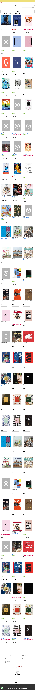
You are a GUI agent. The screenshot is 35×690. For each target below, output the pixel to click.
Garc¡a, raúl (13, 112)
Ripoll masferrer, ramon (15, 343)
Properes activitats (17, 681)
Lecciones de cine (14, 300)
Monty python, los (14, 174)
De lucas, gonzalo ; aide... (26, 364)
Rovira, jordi (13, 91)
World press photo (14, 196)
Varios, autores (14, 638)
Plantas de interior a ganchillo (16, 237)
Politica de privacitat (17, 678)
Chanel (13, 426)
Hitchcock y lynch (3, 300)
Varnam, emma (14, 238)
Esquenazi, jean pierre (3, 280)
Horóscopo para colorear (4, 384)
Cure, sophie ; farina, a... (4, 70)
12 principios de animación (15, 111)
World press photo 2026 (15, 195)
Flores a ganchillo (3, 258)
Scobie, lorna (2, 112)
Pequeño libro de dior (3, 321)
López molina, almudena (4, 301)
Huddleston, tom (14, 385)
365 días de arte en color (4, 111)
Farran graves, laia (14, 49)
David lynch (13, 384)
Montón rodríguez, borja (15, 533)
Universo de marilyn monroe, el (27, 132)
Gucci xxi (24, 279)
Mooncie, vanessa (14, 259)
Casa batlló (2, 237)
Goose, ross (13, 175)
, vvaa (24, 197)
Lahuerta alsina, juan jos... (4, 238)
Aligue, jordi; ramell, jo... (26, 217)
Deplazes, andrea (25, 176)
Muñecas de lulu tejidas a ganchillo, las (6, 195)
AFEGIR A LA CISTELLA (26, 32)
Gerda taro (24, 321)
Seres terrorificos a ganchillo (27, 237)
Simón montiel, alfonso (3, 49)
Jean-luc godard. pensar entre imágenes (28, 363)
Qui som (17, 671)
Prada (13, 405)
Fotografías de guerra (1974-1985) (16, 132)
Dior (1, 426)
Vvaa (1, 175)
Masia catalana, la (14, 342)
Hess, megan (24, 301)
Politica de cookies (17, 677)
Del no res (24, 216)
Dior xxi (24, 384)
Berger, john (13, 217)
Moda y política (25, 426)
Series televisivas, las (3, 279)
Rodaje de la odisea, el (4, 25)
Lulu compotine (3, 196)
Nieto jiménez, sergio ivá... (15, 154)
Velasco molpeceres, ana (26, 638)
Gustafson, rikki (25, 238)
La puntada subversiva (26, 153)
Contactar (17, 673)
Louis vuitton (2, 405)
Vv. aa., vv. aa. (13, 617)
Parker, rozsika (25, 154)
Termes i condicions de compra (17, 676)
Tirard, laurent (14, 301)
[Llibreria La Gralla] (1, 2)
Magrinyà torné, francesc (26, 343)
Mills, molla (2, 364)
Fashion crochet (3, 363)
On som (17, 672)
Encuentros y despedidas (15, 216)
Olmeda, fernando (25, 322)
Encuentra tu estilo (25, 111)
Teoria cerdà (25, 342)
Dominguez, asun (25, 112)
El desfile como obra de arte (4, 153)
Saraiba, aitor (13, 364)
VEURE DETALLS (14, 32)
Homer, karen (25, 49)
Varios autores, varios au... (4, 91)
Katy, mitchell (2, 218)
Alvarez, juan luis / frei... (26, 133)
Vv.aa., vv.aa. (2, 638)
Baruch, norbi (2, 343)
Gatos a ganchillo (14, 258)
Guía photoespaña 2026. (4, 174)
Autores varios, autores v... (4, 617)
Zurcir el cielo (13, 363)
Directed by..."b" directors (4, 132)
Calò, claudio (2, 154)
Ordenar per (20, 7)
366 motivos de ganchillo (26, 258)
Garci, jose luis (2, 133)
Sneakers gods (14, 153)
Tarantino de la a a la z (4, 342)
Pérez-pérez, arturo (14, 133)
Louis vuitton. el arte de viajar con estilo (28, 300)
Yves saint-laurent (14, 279)
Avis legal (17, 675)
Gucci (24, 405)
